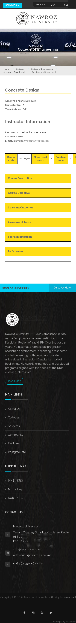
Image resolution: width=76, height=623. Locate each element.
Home (7, 69)
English (40, 4)
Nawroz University (36, 597)
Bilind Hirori (71, 622)
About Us (13, 409)
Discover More (62, 287)
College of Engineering (42, 69)
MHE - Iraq (14, 489)
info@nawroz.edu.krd (27, 549)
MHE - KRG (15, 480)
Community (15, 434)
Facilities (13, 443)
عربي (53, 4)
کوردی (66, 4)
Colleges (20, 69)
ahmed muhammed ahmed (32, 132)
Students (13, 426)
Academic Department (15, 72)
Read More (14, 381)
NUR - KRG (15, 498)
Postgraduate (16, 452)
